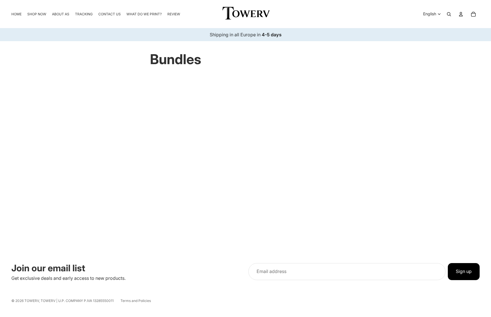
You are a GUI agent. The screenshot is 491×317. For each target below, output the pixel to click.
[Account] (461, 14)
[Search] (449, 14)
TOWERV (31, 301)
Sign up (464, 271)
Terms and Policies (135, 301)
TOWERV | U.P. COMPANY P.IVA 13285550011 (77, 301)
